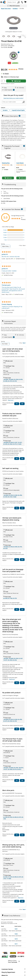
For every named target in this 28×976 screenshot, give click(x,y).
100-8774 (20, 767)
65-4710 (10, 381)
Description (5, 110)
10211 (16, 944)
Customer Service (7, 969)
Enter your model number (9, 102)
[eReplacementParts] (4, 2)
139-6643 (11, 379)
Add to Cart (17, 81)
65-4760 (5, 381)
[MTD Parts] (5, 956)
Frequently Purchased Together (18, 110)
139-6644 (5, 379)
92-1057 (15, 442)
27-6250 (19, 444)
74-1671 (20, 442)
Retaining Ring (6, 163)
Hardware (15, 8)
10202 (16, 934)
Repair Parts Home (6, 8)
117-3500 (8, 878)
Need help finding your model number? (13, 98)
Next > (24, 343)
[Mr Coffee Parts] (20, 956)
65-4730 (10, 721)
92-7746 (10, 598)
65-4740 (16, 379)
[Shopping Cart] (25, 2)
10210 (16, 939)
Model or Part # (12, 2)
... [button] (10, 400)
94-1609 (15, 495)
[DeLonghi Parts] (13, 956)
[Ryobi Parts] (20, 953)
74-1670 (10, 877)
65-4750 (20, 379)
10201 (16, 929)
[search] (18, 2)
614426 (14, 497)
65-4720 (5, 497)
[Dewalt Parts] (13, 953)
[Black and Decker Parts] (5, 953)
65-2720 (15, 381)
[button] (1, 2)
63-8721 (19, 769)
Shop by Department (8, 972)
